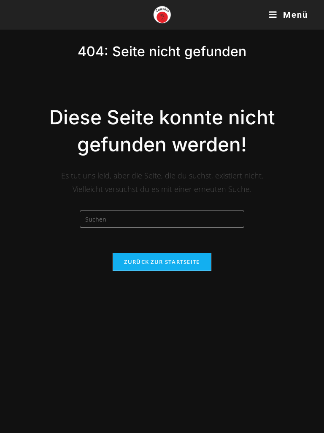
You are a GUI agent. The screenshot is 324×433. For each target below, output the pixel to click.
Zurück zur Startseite (162, 262)
